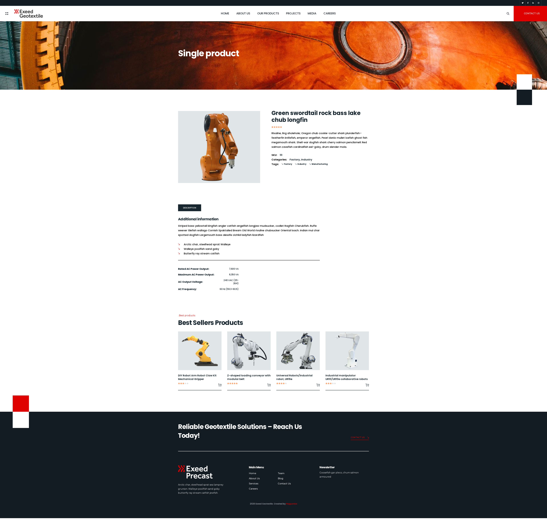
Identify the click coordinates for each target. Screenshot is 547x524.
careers (329, 13)
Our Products (268, 13)
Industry (306, 159)
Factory (295, 159)
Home (225, 13)
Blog (280, 478)
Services (253, 483)
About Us (243, 13)
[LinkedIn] (533, 3)
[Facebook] (527, 3)
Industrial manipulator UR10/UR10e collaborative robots (346, 377)
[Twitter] (522, 3)
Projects (293, 13)
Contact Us (284, 483)
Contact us (358, 437)
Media (312, 13)
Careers (253, 488)
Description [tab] (189, 207)
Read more (220, 384)
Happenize (291, 503)
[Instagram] (538, 3)
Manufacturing (320, 164)
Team (281, 473)
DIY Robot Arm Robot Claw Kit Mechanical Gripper (197, 377)
